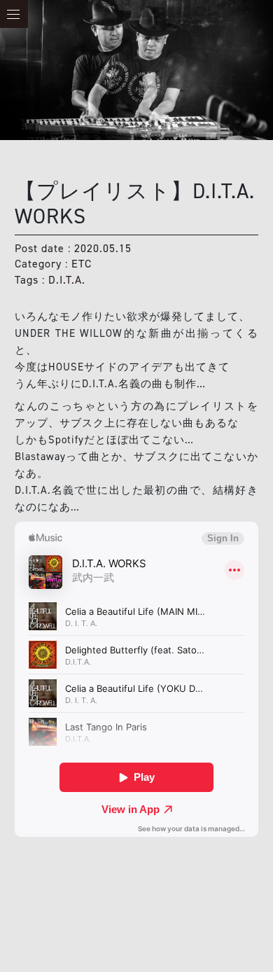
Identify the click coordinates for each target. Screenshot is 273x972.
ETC (81, 263)
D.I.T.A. (66, 279)
